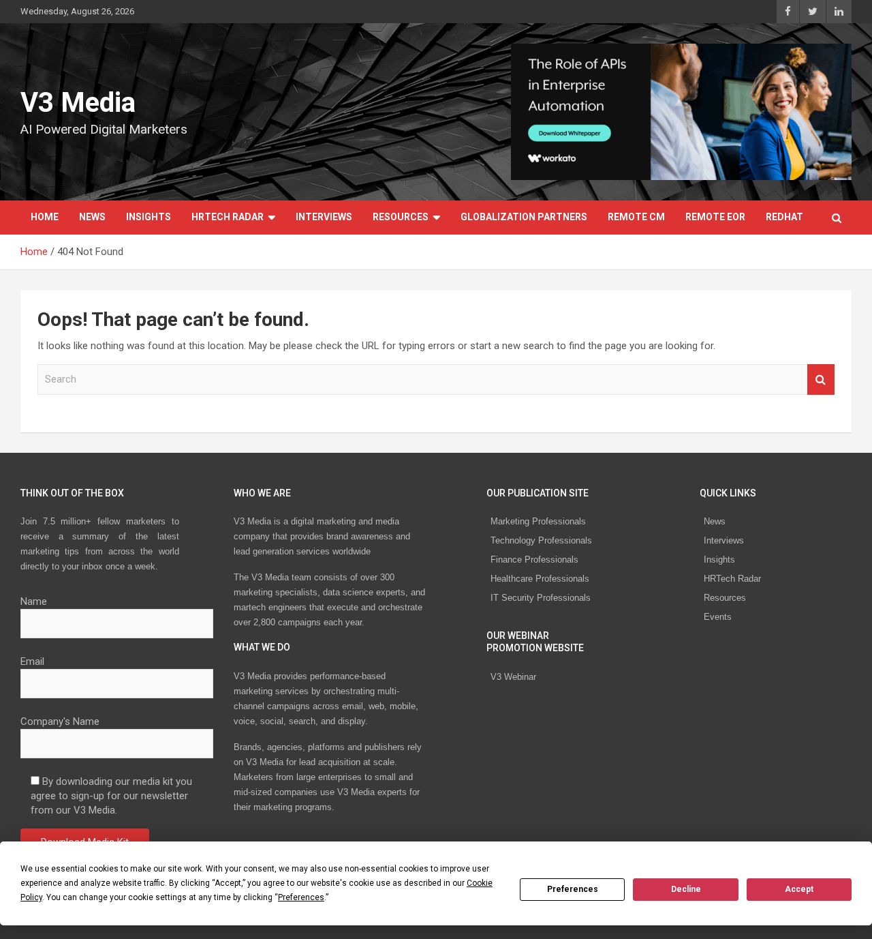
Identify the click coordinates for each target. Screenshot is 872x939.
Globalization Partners (524, 216)
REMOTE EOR (715, 216)
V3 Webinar (513, 677)
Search (821, 379)
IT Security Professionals (540, 598)
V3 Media (78, 103)
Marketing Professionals (538, 521)
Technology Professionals (541, 540)
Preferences (572, 889)
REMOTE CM (636, 216)
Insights (148, 216)
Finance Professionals (534, 559)
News (92, 216)
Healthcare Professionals (539, 578)
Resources (401, 216)
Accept (799, 889)
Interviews (324, 216)
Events (718, 617)
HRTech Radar (227, 216)
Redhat (784, 216)
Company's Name (59, 721)
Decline (686, 889)
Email (32, 661)
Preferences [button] (301, 897)
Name (33, 601)
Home (45, 216)
